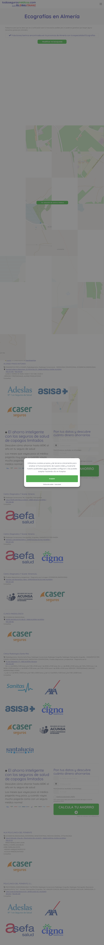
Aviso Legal (58, 484)
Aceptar (52, 479)
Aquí (45, 468)
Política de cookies (48, 484)
